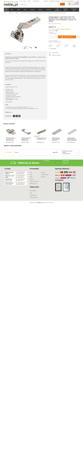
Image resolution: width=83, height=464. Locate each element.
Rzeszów (65, 163)
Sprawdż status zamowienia (55, 1)
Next (46, 31)
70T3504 (37, 108)
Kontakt (28, 1)
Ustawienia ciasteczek (34, 197)
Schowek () (46, 1)
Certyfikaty (59, 180)
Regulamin (43, 172)
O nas (21, 1)
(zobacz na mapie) (8, 180)
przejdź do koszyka (75, 4)
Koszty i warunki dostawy (34, 181)
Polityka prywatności (44, 174)
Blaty (25, 9)
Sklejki (18, 9)
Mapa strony (43, 176)
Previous (4, 31)
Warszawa (66, 160)
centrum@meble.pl (20, 173)
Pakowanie (32, 179)
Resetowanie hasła (33, 195)
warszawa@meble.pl (20, 184)
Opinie (31, 174)
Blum (11, 112)
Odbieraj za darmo (28, 163)
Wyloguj (77, 1)
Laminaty (32, 9)
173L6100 (31, 107)
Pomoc (24, 1)
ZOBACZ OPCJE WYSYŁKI (66, 29)
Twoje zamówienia (33, 190)
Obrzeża (40, 9)
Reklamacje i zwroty (33, 183)
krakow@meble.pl (19, 180)
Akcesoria (48, 9)
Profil (31, 192)
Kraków (46, 160)
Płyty (12, 9)
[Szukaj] (62, 4)
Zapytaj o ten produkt (56, 55)
